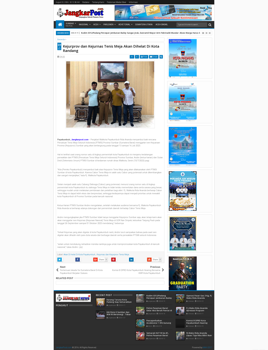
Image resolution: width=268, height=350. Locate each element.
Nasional (83, 24)
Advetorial (124, 24)
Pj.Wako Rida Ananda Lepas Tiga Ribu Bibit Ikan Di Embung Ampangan (199, 335)
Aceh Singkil (162, 24)
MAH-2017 (207, 347)
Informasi (133, 2)
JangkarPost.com (64, 347)
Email (154, 57)
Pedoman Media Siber (116, 2)
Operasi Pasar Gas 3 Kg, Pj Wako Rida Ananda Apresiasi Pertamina (199, 298)
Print (145, 57)
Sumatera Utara (144, 24)
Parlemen (108, 24)
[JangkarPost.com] (60, 24)
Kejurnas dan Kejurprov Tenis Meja (113, 254)
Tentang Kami (98, 2)
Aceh (95, 24)
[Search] (210, 24)
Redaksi (85, 2)
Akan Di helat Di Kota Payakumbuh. (80, 254)
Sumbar (70, 24)
